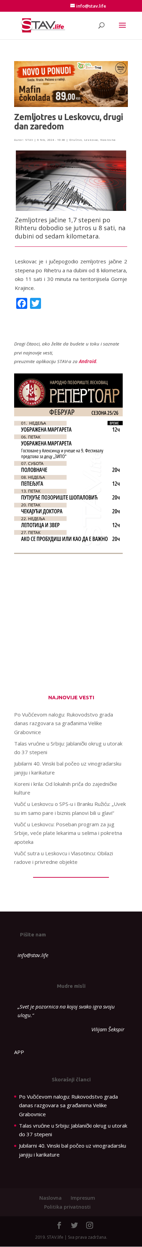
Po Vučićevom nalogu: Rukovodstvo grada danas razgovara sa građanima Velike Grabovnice (63, 723)
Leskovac (91, 140)
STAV (29, 140)
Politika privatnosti (67, 1207)
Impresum (83, 1198)
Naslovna (107, 140)
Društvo (75, 140)
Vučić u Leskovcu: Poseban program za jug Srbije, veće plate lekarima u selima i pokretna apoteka (68, 833)
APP (19, 1052)
